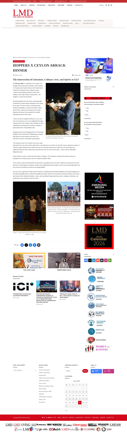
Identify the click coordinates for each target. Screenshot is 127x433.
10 (66, 395)
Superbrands (42, 375)
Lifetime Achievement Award (46, 378)
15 (83, 395)
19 (73, 399)
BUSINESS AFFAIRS (76, 20)
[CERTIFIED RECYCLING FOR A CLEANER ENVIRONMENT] (23, 286)
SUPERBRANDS (65, 26)
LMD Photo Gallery (44, 380)
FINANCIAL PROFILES (54, 23)
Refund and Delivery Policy (46, 386)
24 (66, 402)
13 (76, 395)
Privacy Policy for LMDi (45, 391)
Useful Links (42, 399)
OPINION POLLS (42, 23)
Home (15, 57)
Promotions (42, 402)
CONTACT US (79, 5)
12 (73, 395)
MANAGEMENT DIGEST (90, 20)
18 (69, 399)
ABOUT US (23, 5)
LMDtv (77, 23)
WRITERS (32, 5)
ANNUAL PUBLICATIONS (22, 26)
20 (76, 399)
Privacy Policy (42, 388)
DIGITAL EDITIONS (37, 26)
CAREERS (69, 5)
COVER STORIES (20, 20)
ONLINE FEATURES (68, 23)
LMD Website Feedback (45, 396)
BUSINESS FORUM (64, 20)
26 (73, 402)
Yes (88, 108)
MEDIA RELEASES (20, 23)
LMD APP (41, 394)
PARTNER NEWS (31, 23)
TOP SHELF (101, 20)
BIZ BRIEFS (48, 26)
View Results (87, 118)
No (87, 111)
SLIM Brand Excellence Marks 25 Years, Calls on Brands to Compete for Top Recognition (70, 295)
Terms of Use (42, 383)
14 (79, 395)
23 (86, 399)
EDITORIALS (41, 20)
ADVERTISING (41, 5)
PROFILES (55, 26)
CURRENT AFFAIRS (52, 20)
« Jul (66, 410)
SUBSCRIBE (61, 5)
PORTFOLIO (51, 5)
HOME (16, 5)
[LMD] (23, 14)
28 (79, 402)
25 (69, 402)
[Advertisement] (63, 42)
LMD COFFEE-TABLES (88, 23)
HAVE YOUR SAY (31, 20)
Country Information (44, 370)
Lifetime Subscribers (44, 372)
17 (66, 399)
